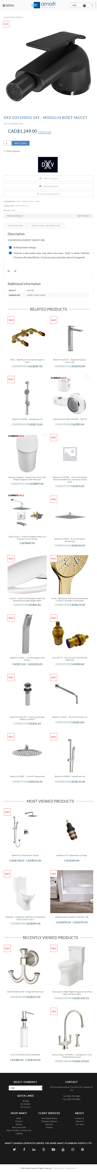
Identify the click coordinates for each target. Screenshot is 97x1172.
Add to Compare (51, 178)
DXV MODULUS (22, 206)
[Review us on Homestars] (53, 1149)
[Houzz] (43, 1149)
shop (13, 17)
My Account (25, 1107)
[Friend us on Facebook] (24, 1149)
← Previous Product (14, 216)
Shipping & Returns (49, 1121)
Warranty (49, 1124)
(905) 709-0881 (73, 1096)
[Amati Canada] (43, 5)
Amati (6, 17)
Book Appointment (49, 1118)
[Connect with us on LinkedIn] (34, 1149)
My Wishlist (25, 1104)
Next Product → (84, 216)
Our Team (80, 1124)
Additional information (45, 226)
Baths (18, 17)
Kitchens (19, 1121)
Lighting (18, 1133)
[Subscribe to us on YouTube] (63, 1149)
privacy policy (59, 1168)
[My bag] (84, 5)
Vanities (19, 1124)
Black (13, 210)
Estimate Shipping (50, 186)
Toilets (37, 201)
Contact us (79, 1118)
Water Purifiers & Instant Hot (19, 1130)
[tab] (15, 226)
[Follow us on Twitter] (14, 1149)
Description (15, 226)
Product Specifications (50, 194)
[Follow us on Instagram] (73, 1149)
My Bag (25, 1101)
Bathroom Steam (19, 1127)
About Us (79, 1121)
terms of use (71, 1168)
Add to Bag (20, 143)
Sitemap (49, 1127)
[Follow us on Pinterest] (82, 1149)
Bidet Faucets (27, 201)
